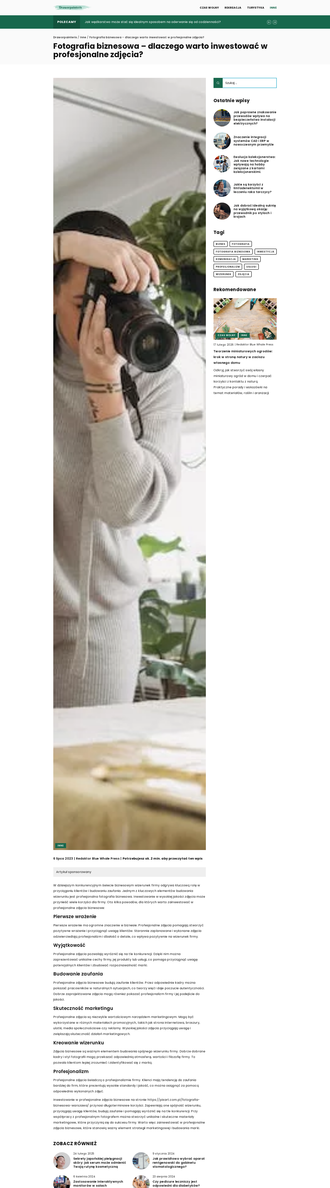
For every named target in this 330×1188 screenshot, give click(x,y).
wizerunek (223, 274)
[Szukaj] (218, 83)
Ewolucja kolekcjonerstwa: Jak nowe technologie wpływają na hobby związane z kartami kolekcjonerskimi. (255, 164)
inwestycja (265, 251)
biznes (220, 244)
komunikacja (226, 259)
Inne (273, 8)
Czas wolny (209, 8)
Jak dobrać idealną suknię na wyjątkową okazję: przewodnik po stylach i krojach (255, 211)
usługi (251, 266)
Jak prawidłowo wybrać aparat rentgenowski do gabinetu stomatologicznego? (179, 1163)
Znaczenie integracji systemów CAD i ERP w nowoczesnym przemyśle (254, 141)
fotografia (241, 244)
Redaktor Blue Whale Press (98, 858)
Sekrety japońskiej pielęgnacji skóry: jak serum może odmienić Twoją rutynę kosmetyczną (99, 1163)
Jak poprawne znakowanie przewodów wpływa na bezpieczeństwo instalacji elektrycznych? (255, 117)
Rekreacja (233, 8)
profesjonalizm (228, 266)
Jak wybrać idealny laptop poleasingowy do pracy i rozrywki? (133, 22)
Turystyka (255, 8)
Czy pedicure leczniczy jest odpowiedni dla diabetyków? (176, 1184)
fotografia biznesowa (233, 251)
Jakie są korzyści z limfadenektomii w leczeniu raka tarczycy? (253, 188)
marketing (250, 259)
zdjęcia (243, 274)
